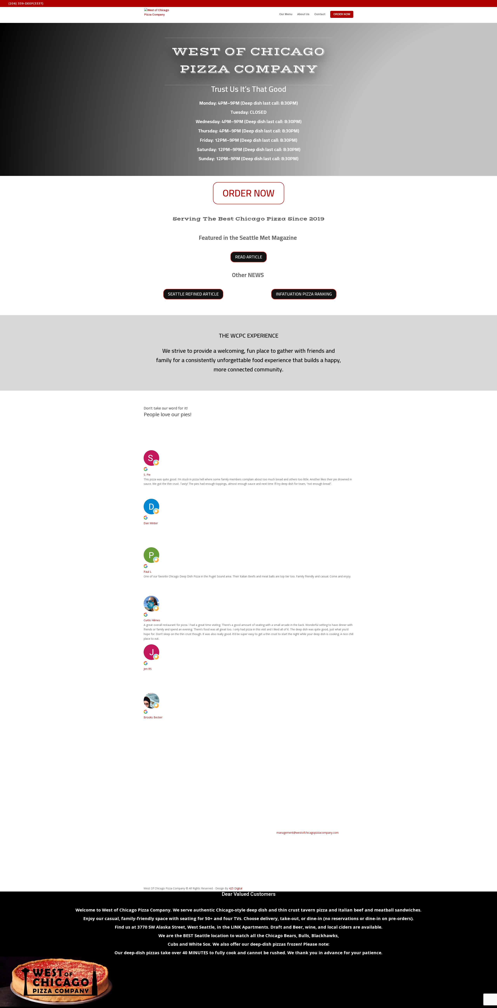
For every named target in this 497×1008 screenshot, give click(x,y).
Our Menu (285, 14)
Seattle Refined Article (193, 294)
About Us (303, 14)
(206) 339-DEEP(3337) (26, 3)
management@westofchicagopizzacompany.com (307, 832)
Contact (319, 14)
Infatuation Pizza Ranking (304, 294)
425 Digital (235, 888)
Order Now (249, 193)
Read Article (248, 257)
